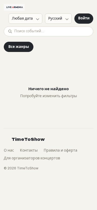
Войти (83, 18)
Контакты (29, 150)
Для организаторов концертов (32, 158)
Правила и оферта (60, 150)
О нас (9, 150)
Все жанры (18, 47)
